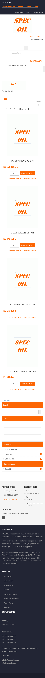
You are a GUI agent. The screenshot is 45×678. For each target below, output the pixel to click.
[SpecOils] (22, 25)
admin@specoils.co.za (10, 660)
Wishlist (29, 12)
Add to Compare (30, 179)
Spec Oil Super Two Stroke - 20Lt (22, 371)
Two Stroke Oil (8, 459)
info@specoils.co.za (10, 499)
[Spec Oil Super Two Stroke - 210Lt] (22, 259)
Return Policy (8, 603)
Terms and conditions (11, 599)
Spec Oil (23, 469)
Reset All (7, 400)
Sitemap (7, 607)
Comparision (38, 12)
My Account (8, 576)
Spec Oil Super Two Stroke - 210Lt (22, 305)
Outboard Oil (7, 454)
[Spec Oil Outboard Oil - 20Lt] (22, 188)
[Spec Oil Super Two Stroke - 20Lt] (22, 326)
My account (19, 12)
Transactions (8, 585)
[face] (11, 2)
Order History (9, 581)
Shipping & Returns (10, 594)
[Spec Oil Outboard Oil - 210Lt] (22, 116)
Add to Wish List (15, 179)
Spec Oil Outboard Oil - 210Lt (22, 161)
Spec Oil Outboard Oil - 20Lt (22, 233)
